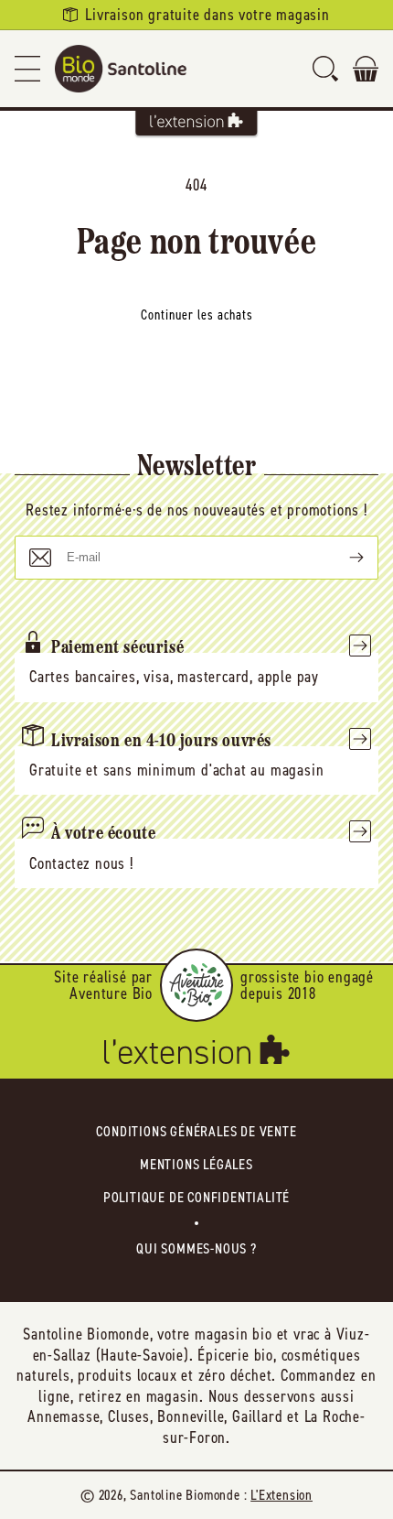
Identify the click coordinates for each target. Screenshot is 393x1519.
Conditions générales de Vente (196, 1131)
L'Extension (281, 1494)
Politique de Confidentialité (196, 1197)
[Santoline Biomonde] (120, 68)
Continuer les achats (197, 315)
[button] (27, 68)
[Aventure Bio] (196, 985)
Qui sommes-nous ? (196, 1248)
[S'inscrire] (342, 557)
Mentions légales (196, 1164)
